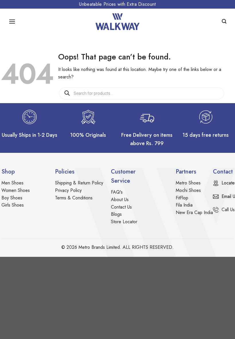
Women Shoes (15, 190)
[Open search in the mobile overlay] (141, 93)
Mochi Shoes (188, 190)
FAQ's (117, 192)
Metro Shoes (188, 183)
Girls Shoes (12, 205)
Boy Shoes (11, 197)
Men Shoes (12, 183)
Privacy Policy (68, 190)
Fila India (184, 205)
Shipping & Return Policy (79, 183)
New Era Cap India (194, 212)
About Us (120, 199)
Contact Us (121, 207)
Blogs (116, 214)
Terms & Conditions (74, 197)
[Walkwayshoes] (117, 21)
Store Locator (124, 221)
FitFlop (182, 197)
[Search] (224, 21)
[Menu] (12, 21)
